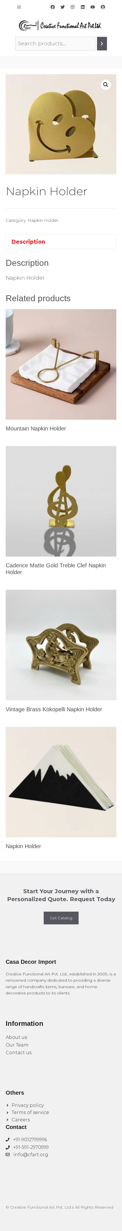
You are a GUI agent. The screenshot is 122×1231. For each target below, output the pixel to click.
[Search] (102, 43)
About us (16, 1037)
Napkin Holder (43, 220)
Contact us (18, 1052)
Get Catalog (61, 918)
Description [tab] (28, 242)
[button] (106, 85)
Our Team (17, 1045)
